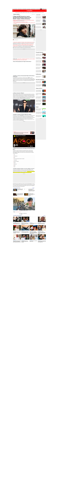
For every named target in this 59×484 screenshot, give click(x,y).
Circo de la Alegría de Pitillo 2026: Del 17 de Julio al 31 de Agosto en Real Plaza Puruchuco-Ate (39, 101)
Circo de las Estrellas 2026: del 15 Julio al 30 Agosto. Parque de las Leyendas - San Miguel (39, 91)
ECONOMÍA (23, 12)
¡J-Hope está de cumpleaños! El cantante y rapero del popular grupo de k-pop (23, 42)
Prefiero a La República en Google (23, 213)
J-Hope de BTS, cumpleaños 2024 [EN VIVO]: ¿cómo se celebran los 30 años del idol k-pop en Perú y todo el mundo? (39, 55)
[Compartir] (34, 39)
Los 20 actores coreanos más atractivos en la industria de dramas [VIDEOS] (38, 21)
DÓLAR (39, 12)
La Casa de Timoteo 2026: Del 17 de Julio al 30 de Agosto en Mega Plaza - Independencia (38, 97)
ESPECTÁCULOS (36, 12)
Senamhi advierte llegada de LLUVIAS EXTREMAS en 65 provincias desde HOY (39, 85)
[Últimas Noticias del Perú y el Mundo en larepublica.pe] (29, 10)
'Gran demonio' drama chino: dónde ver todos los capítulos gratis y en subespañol (39, 68)
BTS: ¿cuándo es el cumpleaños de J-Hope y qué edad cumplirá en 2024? (39, 58)
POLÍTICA (19, 12)
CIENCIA (30, 12)
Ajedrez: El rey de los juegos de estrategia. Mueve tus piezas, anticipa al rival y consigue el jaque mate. (39, 116)
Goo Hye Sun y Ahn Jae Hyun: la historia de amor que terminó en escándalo (38, 27)
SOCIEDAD (26, 12)
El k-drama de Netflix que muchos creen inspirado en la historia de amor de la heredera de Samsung (39, 71)
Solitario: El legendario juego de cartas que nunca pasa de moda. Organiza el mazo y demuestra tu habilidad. (39, 113)
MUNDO (28, 12)
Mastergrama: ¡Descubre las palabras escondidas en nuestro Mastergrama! (39, 109)
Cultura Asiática (16, 14)
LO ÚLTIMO (16, 12)
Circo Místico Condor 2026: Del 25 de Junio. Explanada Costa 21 (39, 94)
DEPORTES (33, 12)
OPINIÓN (21, 12)
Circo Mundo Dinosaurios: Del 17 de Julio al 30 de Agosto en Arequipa (38, 104)
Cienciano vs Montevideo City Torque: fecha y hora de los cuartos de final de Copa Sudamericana (39, 82)
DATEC (41, 12)
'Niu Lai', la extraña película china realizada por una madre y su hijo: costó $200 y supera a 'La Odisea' (24, 23)
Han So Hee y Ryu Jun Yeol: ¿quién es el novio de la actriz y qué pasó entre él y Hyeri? (39, 17)
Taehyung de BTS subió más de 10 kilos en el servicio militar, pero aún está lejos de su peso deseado (21, 133)
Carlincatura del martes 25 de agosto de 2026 (39, 76)
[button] (13, 10)
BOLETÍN (43, 12)
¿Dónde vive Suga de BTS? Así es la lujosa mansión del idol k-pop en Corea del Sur (39, 24)
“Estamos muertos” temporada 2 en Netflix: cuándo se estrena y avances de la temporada (38, 65)
